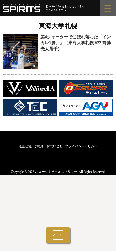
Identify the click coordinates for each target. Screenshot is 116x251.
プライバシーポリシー (81, 146)
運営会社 (25, 146)
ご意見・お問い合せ (48, 146)
